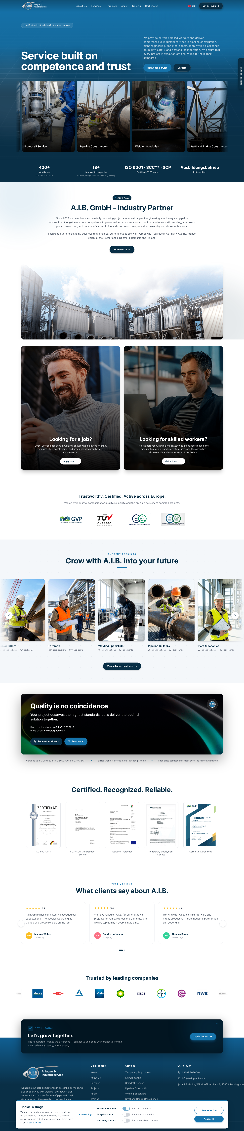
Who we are (120, 249)
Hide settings (86, 1114)
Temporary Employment (138, 1072)
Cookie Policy (34, 1122)
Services (96, 6)
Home (94, 1072)
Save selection (209, 1110)
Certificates (151, 6)
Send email (78, 741)
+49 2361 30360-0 (63, 727)
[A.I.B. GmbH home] (34, 6)
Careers (182, 67)
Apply (124, 6)
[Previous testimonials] (21, 923)
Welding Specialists (135, 1093)
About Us (81, 6)
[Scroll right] (235, 615)
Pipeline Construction (136, 1088)
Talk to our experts (241, 75)
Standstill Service (134, 1083)
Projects (112, 6)
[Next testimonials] (223, 923)
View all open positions (120, 666)
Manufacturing (133, 1077)
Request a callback (48, 741)
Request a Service (157, 67)
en (193, 6)
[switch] (126, 1109)
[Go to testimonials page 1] (121, 950)
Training (136, 6)
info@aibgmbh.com (54, 730)
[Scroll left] (9, 615)
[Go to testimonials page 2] (124, 950)
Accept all (209, 1119)
